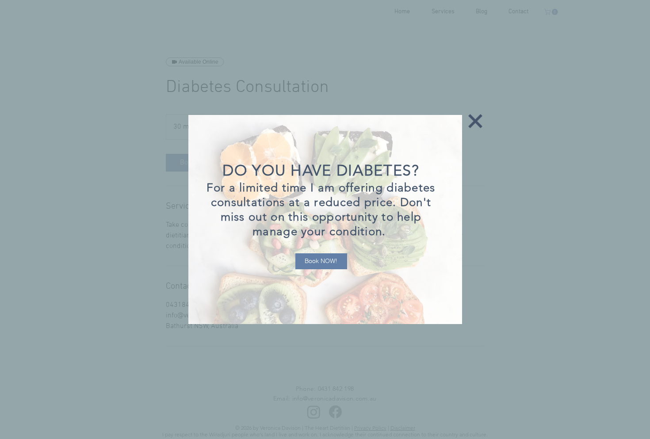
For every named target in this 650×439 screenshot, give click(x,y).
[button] (475, 121)
